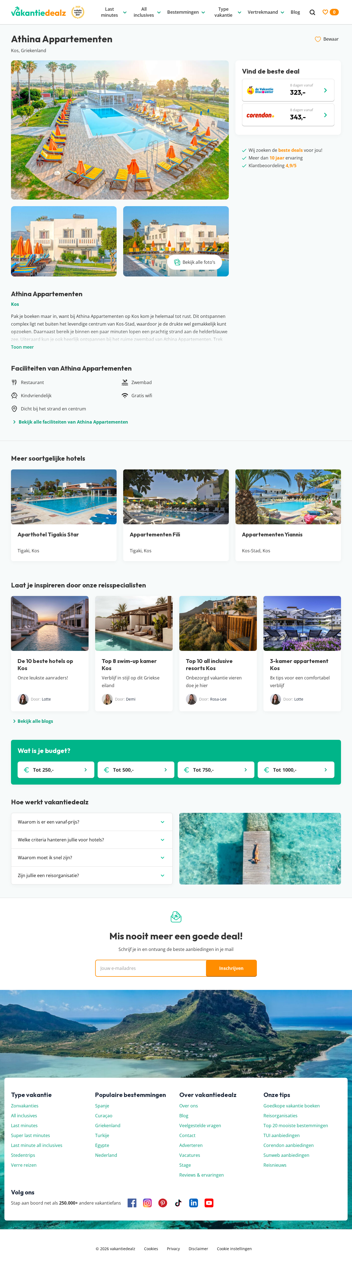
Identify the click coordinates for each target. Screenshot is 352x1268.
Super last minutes (30, 1135)
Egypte (102, 1145)
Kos (15, 304)
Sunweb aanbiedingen (286, 1155)
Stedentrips (23, 1155)
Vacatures (189, 1155)
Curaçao (103, 1115)
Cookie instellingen (234, 1248)
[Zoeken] (312, 12)
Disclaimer (198, 1248)
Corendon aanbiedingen (288, 1145)
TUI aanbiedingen (281, 1135)
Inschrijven (231, 968)
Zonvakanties (24, 1106)
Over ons (188, 1106)
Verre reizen (24, 1165)
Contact (187, 1135)
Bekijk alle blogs (35, 721)
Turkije (102, 1135)
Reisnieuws (275, 1165)
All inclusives (24, 1115)
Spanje (102, 1106)
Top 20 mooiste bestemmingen (295, 1125)
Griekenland (107, 1125)
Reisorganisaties (280, 1115)
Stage (185, 1165)
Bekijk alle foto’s (199, 262)
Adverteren (191, 1145)
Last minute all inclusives (36, 1145)
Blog (183, 1115)
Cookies (151, 1248)
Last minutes (24, 1125)
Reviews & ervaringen (201, 1175)
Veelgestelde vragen (200, 1125)
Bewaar (331, 39)
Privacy (173, 1248)
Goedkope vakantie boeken (291, 1106)
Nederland (106, 1155)
